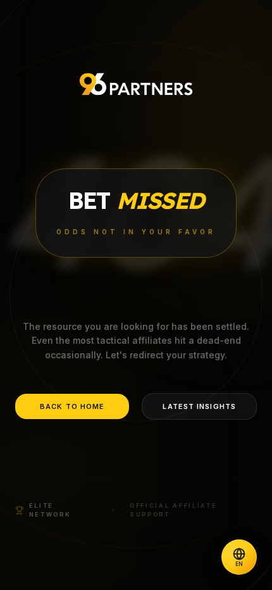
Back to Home (72, 406)
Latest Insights (199, 406)
